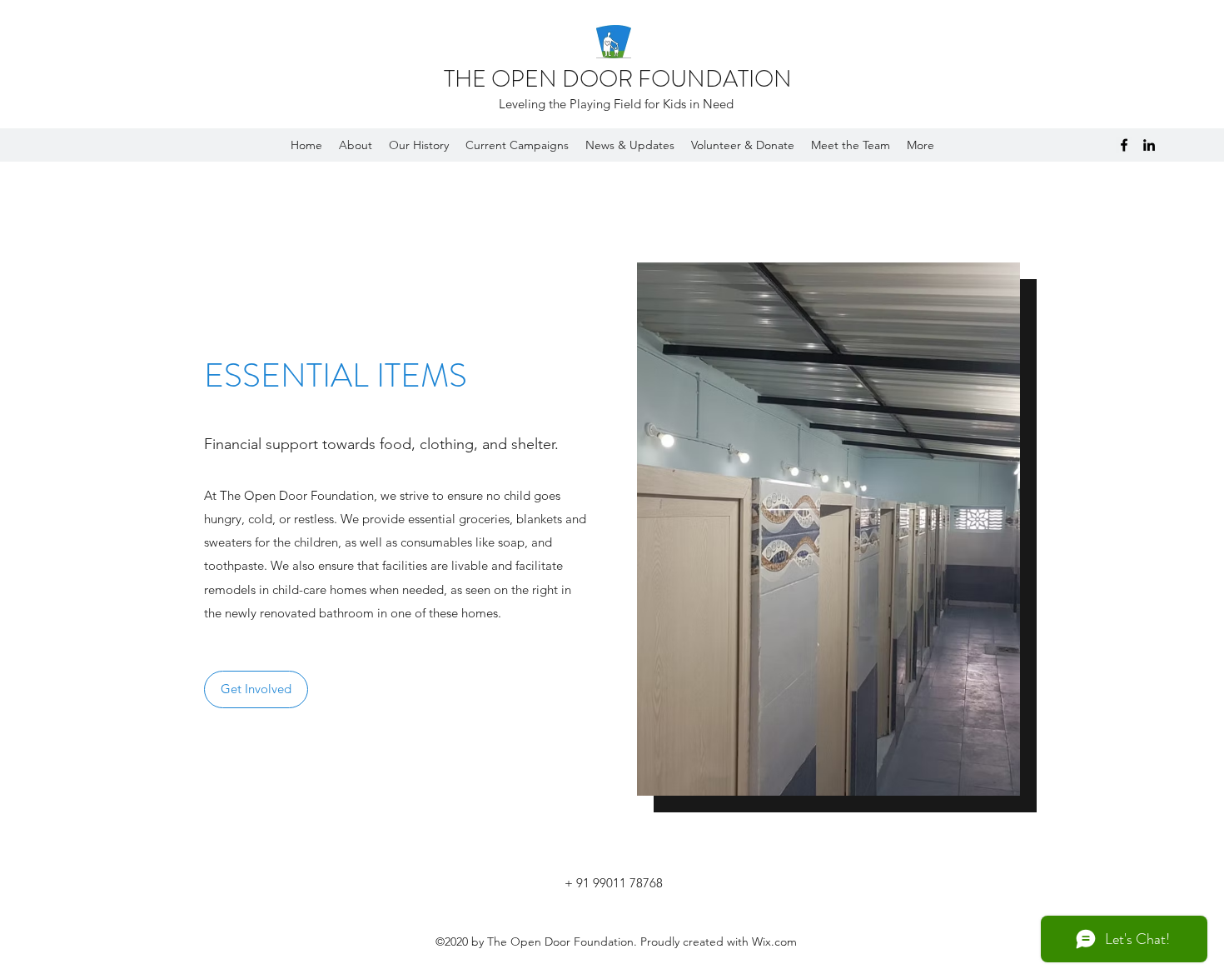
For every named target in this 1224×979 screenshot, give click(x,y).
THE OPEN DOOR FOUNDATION (618, 79)
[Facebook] (1124, 145)
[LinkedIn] (1149, 145)
